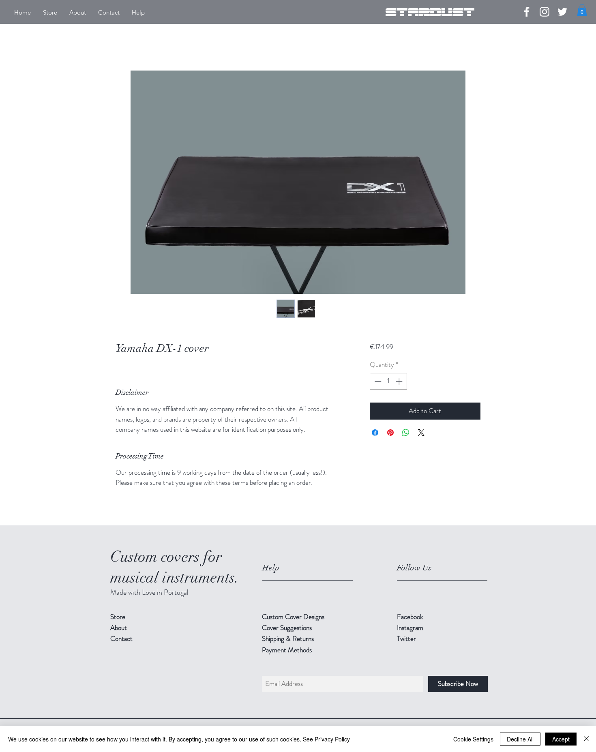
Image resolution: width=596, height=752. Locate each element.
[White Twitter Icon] (562, 11)
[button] (582, 10)
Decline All (520, 739)
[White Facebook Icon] (526, 11)
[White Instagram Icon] (544, 11)
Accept (561, 739)
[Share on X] (421, 432)
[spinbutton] (388, 381)
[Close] (586, 739)
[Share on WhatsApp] (406, 432)
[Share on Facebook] (375, 432)
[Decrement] (377, 381)
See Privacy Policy (326, 739)
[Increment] (400, 381)
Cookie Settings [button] (473, 739)
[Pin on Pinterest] (390, 432)
